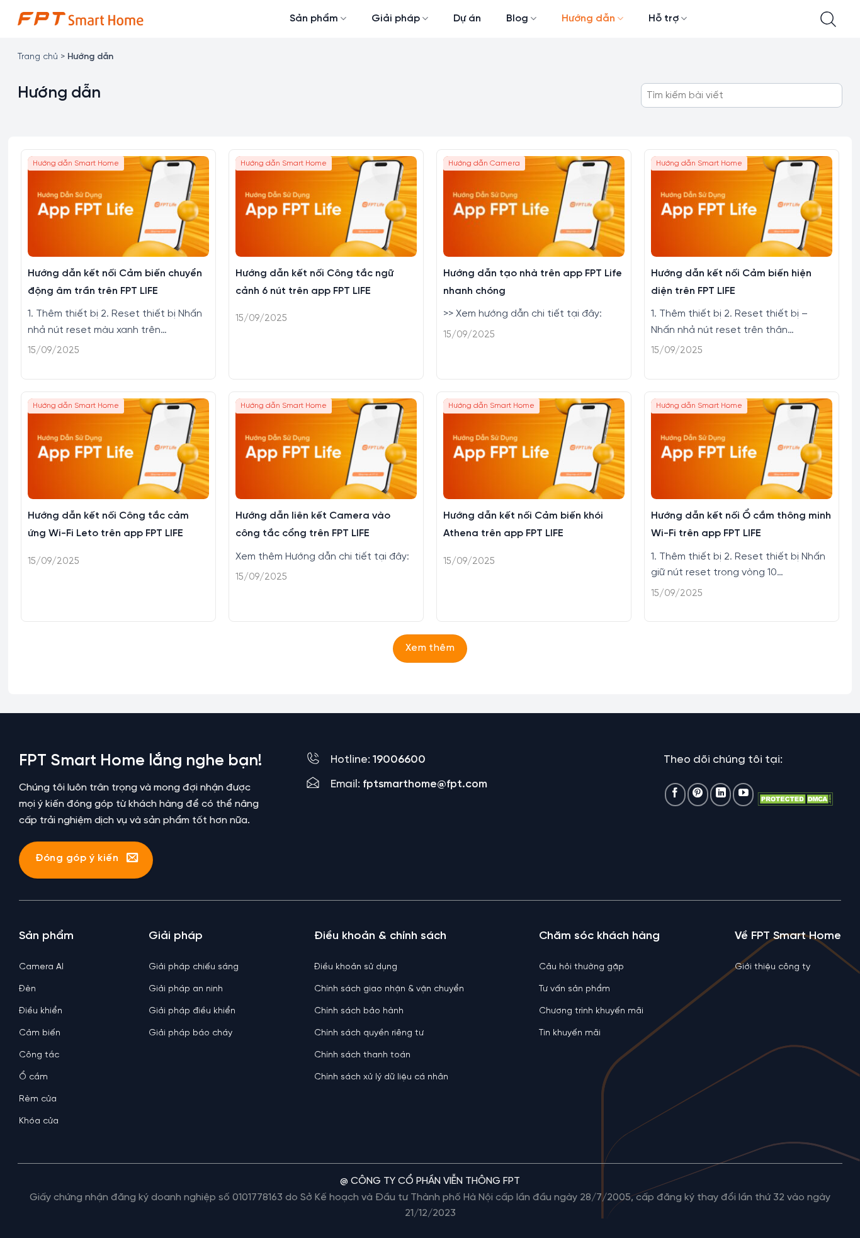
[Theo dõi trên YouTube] (743, 794)
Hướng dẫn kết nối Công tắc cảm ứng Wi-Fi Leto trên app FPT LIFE (108, 524)
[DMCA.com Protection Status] (795, 798)
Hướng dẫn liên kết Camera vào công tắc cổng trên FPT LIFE (312, 524)
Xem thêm (430, 648)
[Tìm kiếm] (828, 19)
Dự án (467, 18)
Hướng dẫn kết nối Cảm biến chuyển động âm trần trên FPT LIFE (115, 282)
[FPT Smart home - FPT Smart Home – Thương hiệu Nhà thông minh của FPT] (81, 19)
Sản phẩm (314, 18)
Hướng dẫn (588, 18)
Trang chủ (38, 57)
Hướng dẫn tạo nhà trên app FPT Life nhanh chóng (532, 282)
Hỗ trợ (663, 18)
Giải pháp (395, 18)
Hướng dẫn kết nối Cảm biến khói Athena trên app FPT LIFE (523, 524)
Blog (517, 18)
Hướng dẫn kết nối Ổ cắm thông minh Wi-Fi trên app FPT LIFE (741, 524)
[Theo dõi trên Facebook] (675, 794)
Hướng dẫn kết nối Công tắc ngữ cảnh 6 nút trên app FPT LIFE (314, 282)
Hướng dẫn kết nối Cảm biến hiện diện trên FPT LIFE (731, 282)
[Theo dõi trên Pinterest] (697, 794)
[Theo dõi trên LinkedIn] (720, 794)
